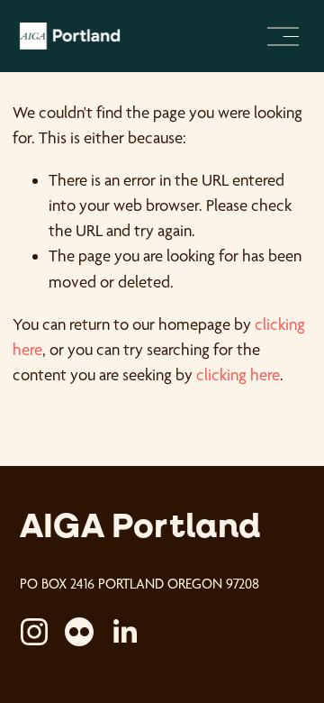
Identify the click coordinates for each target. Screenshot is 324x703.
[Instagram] (34, 631)
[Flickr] (79, 631)
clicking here (238, 374)
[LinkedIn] (124, 631)
